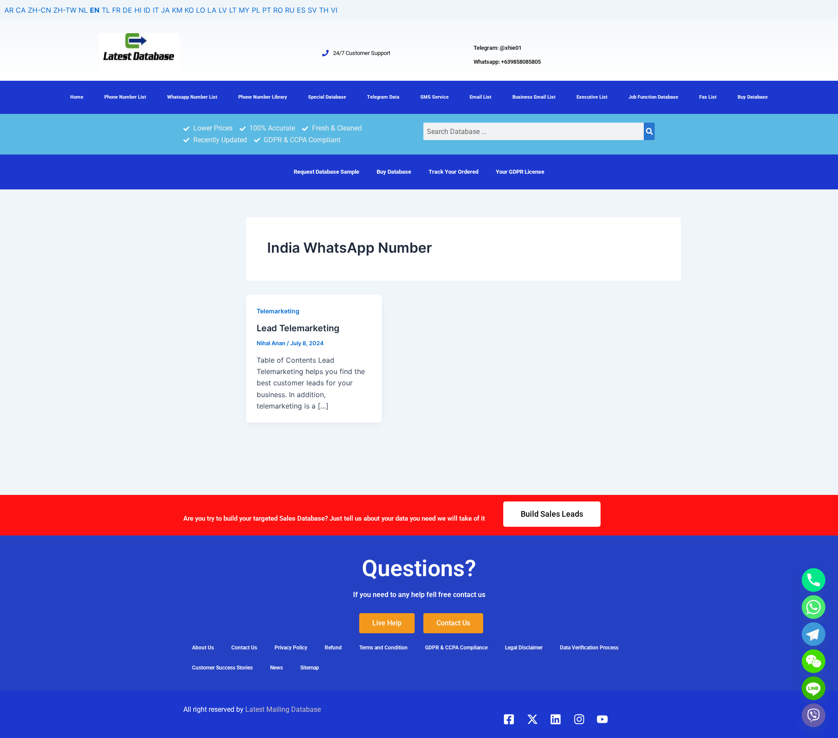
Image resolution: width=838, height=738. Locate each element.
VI (334, 10)
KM (177, 10)
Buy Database (753, 97)
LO (200, 10)
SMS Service (434, 97)
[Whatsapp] (813, 607)
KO (189, 10)
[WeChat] (813, 661)
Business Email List (534, 97)
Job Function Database (653, 97)
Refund (333, 648)
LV (223, 10)
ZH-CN (39, 10)
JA (165, 10)
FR (116, 10)
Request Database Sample (326, 171)
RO (278, 10)
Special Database (327, 97)
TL (106, 10)
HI (137, 10)
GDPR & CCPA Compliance (456, 648)
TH (324, 10)
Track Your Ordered (453, 171)
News (276, 668)
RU (290, 10)
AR (9, 10)
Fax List (708, 97)
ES (301, 10)
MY (244, 10)
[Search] (649, 131)
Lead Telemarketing (298, 328)
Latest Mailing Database (283, 709)
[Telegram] (813, 634)
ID (147, 10)
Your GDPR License (520, 171)
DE (127, 10)
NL (83, 10)
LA (211, 10)
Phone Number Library (262, 97)
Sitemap (309, 668)
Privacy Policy (291, 648)
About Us (203, 648)
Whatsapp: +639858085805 (507, 61)
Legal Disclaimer (524, 648)
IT (156, 10)
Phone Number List (125, 97)
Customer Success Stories (222, 668)
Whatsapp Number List (192, 97)
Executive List (592, 97)
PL (256, 10)
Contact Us (244, 648)
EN (95, 10)
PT (266, 10)
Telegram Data (383, 97)
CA (21, 10)
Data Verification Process (589, 648)
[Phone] (813, 580)
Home (76, 97)
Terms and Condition (383, 648)
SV (312, 10)
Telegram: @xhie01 (498, 48)
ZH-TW (64, 10)
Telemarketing (278, 311)
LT (233, 10)
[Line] (813, 688)
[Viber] (813, 715)
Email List (480, 97)
